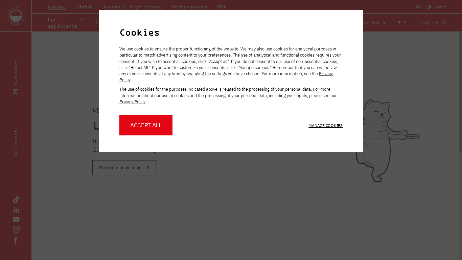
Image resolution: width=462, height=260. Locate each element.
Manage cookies (325, 125)
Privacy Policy (132, 102)
